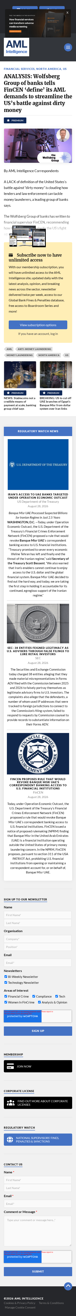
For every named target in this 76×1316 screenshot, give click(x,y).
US (65, 69)
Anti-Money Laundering (34, 349)
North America (48, 69)
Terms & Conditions (51, 1303)
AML (9, 349)
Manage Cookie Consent (20, 1307)
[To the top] (68, 1286)
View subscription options (38, 325)
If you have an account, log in (38, 334)
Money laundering (20, 355)
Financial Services (19, 69)
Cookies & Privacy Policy (19, 1303)
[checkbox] (38, 980)
